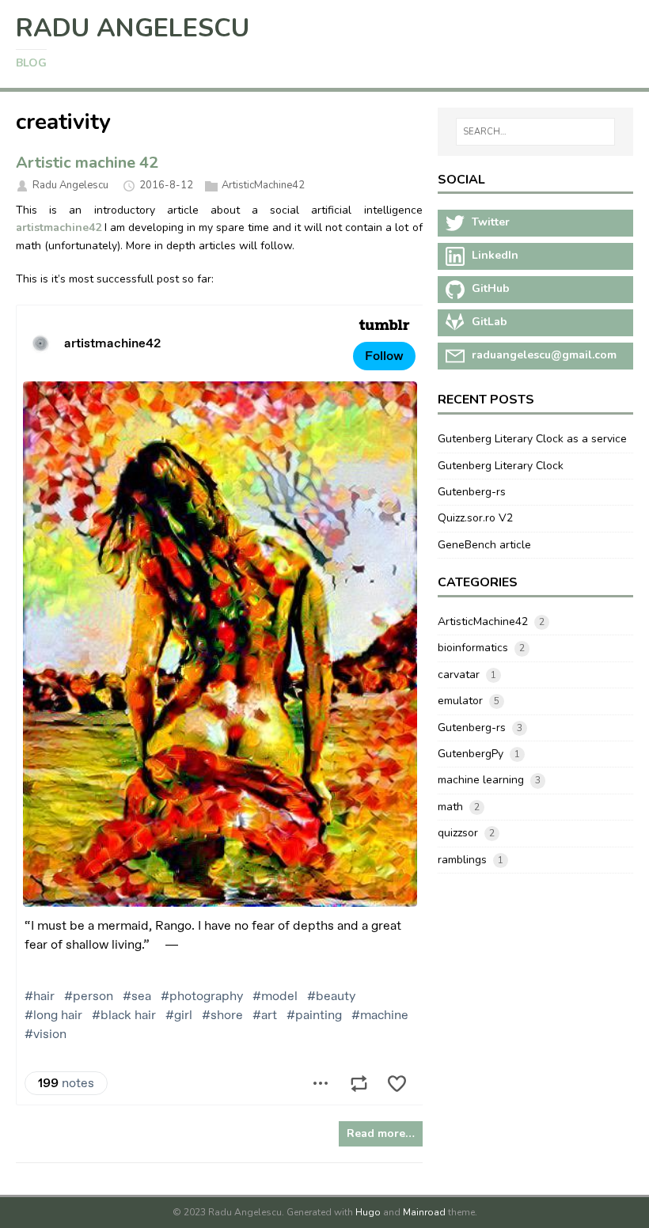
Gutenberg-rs (472, 491)
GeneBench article (484, 544)
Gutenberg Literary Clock (501, 465)
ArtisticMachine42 (263, 185)
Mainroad (424, 1212)
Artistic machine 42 (87, 162)
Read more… (381, 1133)
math (450, 806)
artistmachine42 (58, 227)
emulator (460, 700)
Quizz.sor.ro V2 (475, 517)
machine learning (481, 779)
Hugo (368, 1212)
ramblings (462, 859)
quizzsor (458, 832)
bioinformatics (473, 647)
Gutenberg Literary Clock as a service (532, 438)
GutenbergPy (470, 753)
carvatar (459, 674)
